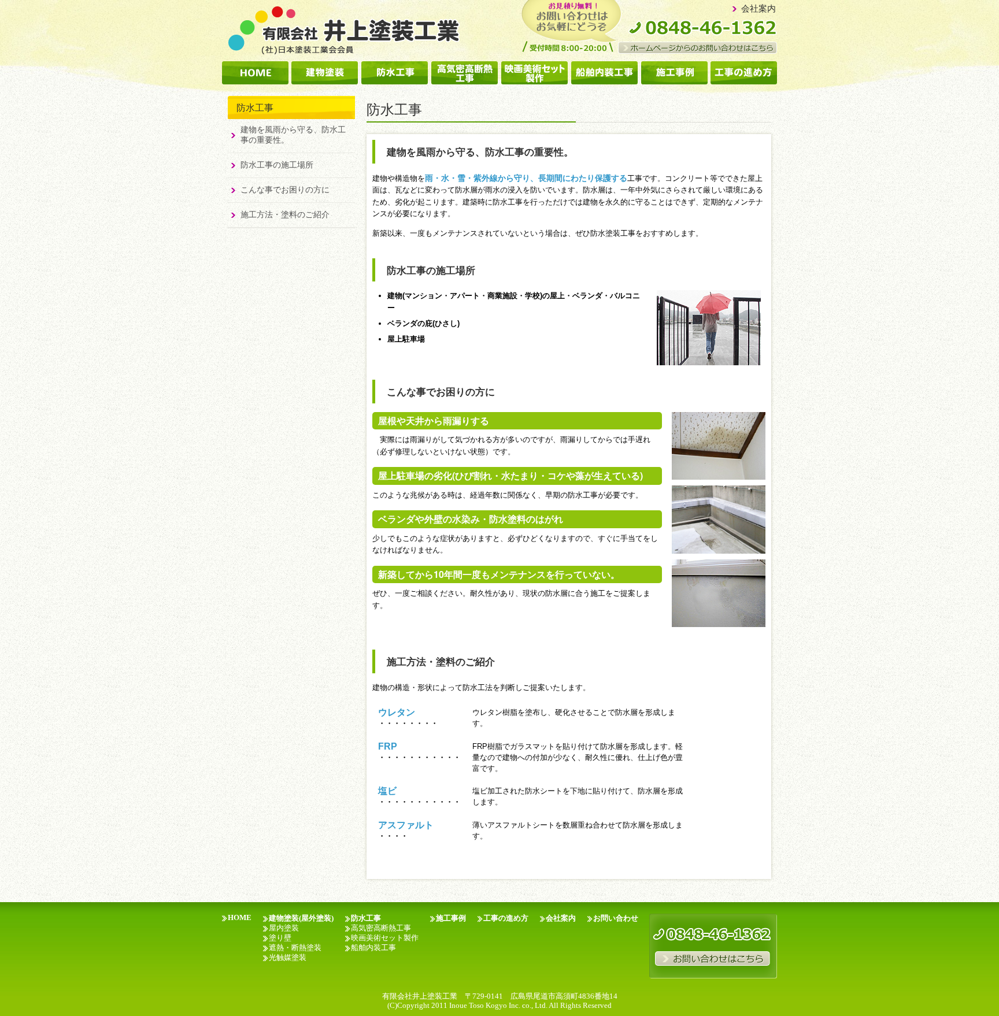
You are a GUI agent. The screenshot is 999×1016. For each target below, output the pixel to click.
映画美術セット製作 (385, 938)
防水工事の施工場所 (276, 165)
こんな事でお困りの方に (285, 190)
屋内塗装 (284, 928)
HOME (239, 918)
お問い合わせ (615, 918)
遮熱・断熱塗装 (295, 948)
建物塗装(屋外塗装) (301, 918)
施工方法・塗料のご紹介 (285, 214)
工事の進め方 (505, 918)
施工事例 (451, 918)
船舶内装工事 (373, 948)
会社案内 (758, 8)
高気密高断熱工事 (381, 928)
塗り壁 (280, 938)
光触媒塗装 (287, 958)
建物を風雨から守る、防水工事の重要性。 (293, 134)
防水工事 (366, 918)
